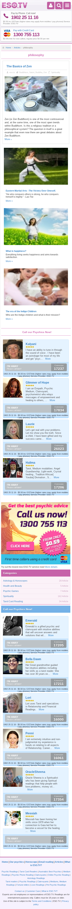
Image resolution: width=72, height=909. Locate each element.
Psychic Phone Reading (22, 875)
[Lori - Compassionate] (13, 703)
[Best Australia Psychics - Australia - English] (15, 7)
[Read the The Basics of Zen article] (36, 110)
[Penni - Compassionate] (13, 738)
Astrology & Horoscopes (15, 580)
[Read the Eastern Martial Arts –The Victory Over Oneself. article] (36, 185)
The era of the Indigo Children (21, 311)
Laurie (30, 424)
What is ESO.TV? (49, 891)
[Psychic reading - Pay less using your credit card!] (35, 563)
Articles (17, 47)
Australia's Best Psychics (50, 871)
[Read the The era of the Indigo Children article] (36, 306)
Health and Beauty (12, 586)
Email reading (46, 862)
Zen (45, 72)
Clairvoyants (40, 875)
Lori (28, 697)
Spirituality (55, 72)
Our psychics (17, 862)
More (7, 139)
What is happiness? (16, 251)
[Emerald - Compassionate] (13, 626)
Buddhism (23, 72)
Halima (30, 462)
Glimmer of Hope (37, 382)
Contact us (20, 891)
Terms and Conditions (41, 901)
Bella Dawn (33, 659)
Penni (29, 733)
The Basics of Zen (19, 66)
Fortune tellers (22, 885)
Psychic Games (11, 591)
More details (51, 567)
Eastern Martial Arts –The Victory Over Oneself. (31, 190)
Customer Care (33, 891)
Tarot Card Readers (28, 871)
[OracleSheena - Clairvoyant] (13, 777)
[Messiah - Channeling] (13, 818)
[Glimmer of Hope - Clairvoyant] (13, 388)
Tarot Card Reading (13, 601)
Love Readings (37, 885)
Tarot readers (12, 881)
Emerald (31, 620)
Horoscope (31, 862)
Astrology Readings (36, 878)
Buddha (38, 72)
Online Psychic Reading (58, 875)
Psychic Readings (10, 871)
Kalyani (31, 344)
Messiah (31, 813)
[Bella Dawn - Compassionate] (13, 664)
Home (8, 47)
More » (9, 201)
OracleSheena (35, 771)
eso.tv (12, 72)
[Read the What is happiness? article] (36, 246)
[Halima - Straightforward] (13, 468)
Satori (31, 72)
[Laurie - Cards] (13, 429)
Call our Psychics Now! (17, 609)
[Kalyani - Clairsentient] (13, 349)
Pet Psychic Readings (56, 885)
